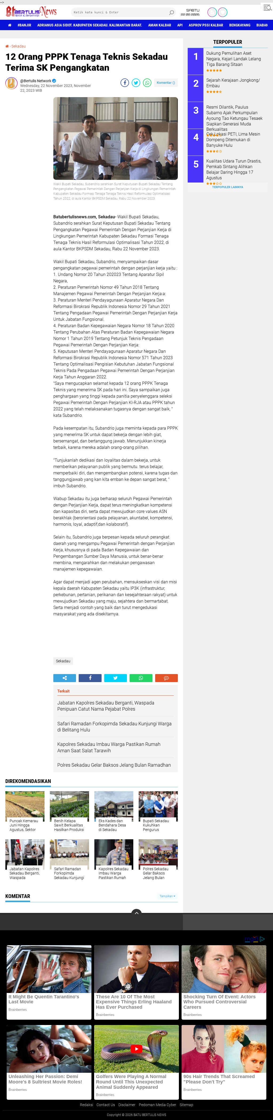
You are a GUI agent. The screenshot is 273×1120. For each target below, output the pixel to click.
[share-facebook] (125, 82)
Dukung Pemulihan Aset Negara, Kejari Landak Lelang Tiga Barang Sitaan (233, 59)
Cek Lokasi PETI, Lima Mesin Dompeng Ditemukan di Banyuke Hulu (233, 140)
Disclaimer (126, 1105)
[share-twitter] (136, 82)
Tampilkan (167, 896)
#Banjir (24, 25)
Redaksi (86, 1105)
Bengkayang (239, 25)
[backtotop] (136, 914)
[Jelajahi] (267, 7)
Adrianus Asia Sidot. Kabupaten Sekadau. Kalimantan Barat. (89, 25)
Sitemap (186, 1105)
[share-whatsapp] (147, 82)
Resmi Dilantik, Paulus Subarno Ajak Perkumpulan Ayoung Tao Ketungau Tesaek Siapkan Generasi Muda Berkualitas (234, 118)
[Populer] (222, 12)
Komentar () (166, 83)
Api (180, 25)
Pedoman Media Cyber (157, 1105)
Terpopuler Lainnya (227, 187)
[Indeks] (212, 12)
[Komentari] (166, 678)
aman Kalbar (159, 25)
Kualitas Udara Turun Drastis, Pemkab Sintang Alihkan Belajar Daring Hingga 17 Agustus (233, 169)
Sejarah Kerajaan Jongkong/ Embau (233, 83)
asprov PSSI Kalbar (206, 25)
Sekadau (18, 46)
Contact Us (106, 1105)
